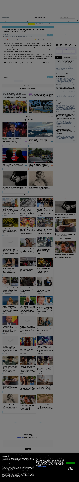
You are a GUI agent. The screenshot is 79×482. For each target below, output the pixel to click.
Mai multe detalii (24, 463)
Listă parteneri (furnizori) (41, 466)
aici (10, 473)
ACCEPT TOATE (70, 463)
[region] (39, 467)
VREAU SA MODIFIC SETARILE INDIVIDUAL (70, 468)
